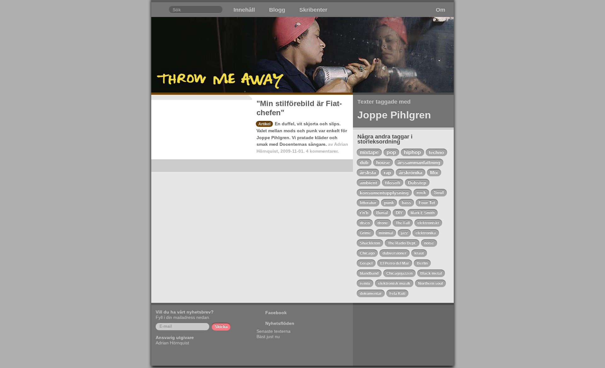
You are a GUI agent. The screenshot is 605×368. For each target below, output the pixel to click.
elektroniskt (428, 223)
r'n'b (364, 212)
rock (421, 192)
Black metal (431, 273)
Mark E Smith (423, 213)
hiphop (412, 152)
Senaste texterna (273, 331)
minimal (386, 233)
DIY (399, 212)
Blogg (277, 10)
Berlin (422, 263)
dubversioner (394, 253)
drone (382, 223)
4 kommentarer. (322, 151)
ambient (368, 182)
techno (436, 152)
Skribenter (313, 10)
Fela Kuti (397, 293)
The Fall (403, 223)
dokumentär (371, 293)
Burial (382, 212)
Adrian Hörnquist (172, 342)
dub (364, 162)
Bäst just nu (268, 336)
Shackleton (370, 243)
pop (391, 152)
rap (387, 172)
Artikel (264, 124)
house (383, 162)
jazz (404, 233)
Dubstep (417, 182)
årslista (368, 172)
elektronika (426, 233)
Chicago (367, 253)
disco (365, 223)
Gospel (366, 263)
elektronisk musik (394, 283)
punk (389, 202)
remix (365, 283)
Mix (434, 172)
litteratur (368, 202)
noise (429, 243)
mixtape (369, 152)
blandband (369, 273)
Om (440, 10)
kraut (419, 253)
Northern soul (430, 283)
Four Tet (427, 202)
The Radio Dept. (402, 243)
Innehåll (244, 10)
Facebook (276, 312)
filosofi (392, 182)
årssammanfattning (419, 162)
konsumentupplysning (384, 192)
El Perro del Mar (394, 263)
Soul (439, 192)
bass (406, 202)
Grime (365, 233)
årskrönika (410, 172)
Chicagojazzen (399, 273)
